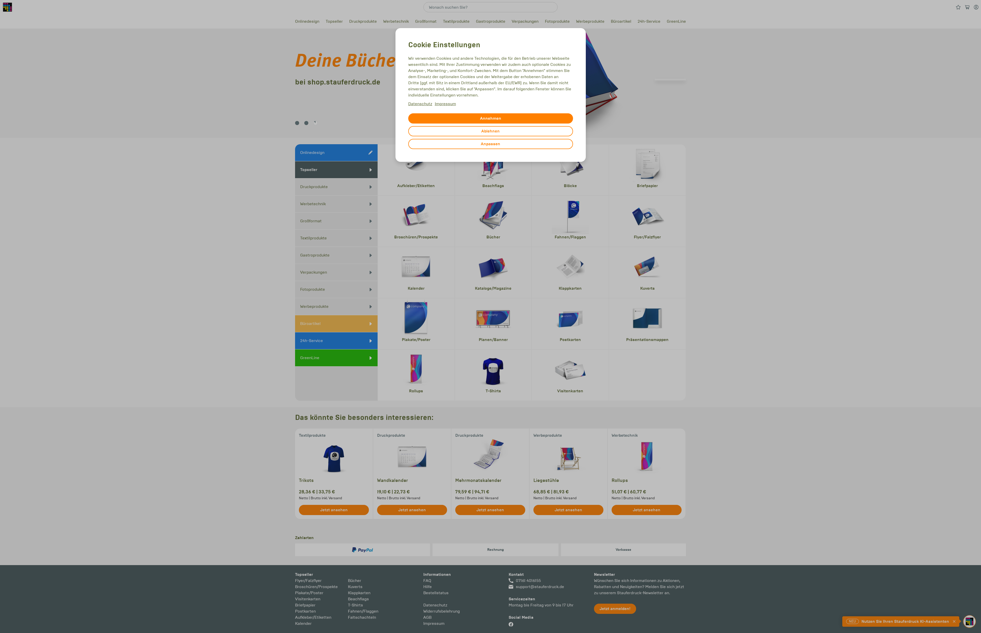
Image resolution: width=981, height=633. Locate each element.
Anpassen (490, 144)
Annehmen (490, 118)
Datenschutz (420, 103)
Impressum (445, 103)
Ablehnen (490, 131)
